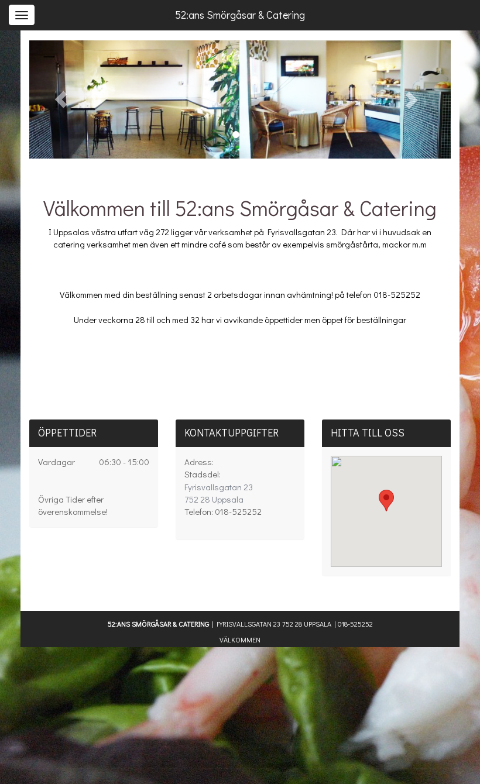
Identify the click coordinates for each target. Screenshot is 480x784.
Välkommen (240, 639)
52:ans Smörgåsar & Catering (240, 15)
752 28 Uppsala (218, 493)
